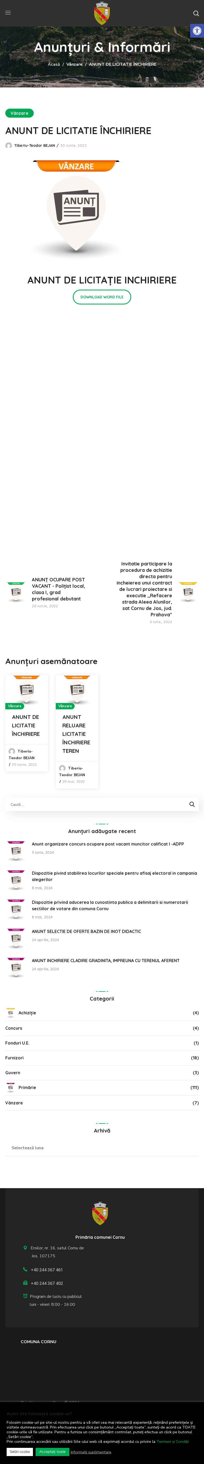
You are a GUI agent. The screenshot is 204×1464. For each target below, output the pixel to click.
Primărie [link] (27, 1087)
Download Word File (102, 297)
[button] (196, 13)
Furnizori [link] (14, 1057)
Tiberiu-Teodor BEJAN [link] (34, 145)
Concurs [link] (13, 1028)
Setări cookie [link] (20, 1451)
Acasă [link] (54, 64)
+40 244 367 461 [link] (47, 1269)
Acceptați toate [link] (52, 1451)
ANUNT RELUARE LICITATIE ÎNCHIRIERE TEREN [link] (76, 734)
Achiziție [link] (27, 1012)
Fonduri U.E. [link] (17, 1043)
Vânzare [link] (74, 64)
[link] (197, 31)
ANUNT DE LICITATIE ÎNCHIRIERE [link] (26, 725)
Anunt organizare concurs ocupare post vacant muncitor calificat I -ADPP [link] (108, 844)
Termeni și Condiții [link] (172, 1441)
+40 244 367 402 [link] (47, 1283)
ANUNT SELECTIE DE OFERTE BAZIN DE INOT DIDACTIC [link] (86, 931)
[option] (26, 723)
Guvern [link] (12, 1072)
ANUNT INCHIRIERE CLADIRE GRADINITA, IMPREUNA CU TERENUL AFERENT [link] (106, 960)
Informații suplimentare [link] (91, 1452)
